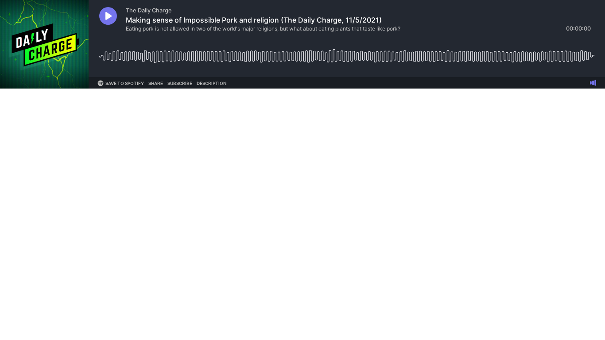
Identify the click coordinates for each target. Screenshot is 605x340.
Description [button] (211, 83)
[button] (108, 16)
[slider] (346, 53)
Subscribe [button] (179, 83)
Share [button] (155, 83)
